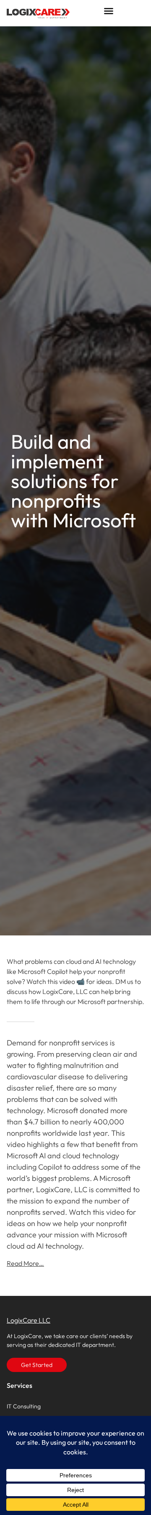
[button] (108, 10)
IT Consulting (24, 1406)
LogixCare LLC (28, 1320)
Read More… (25, 1263)
